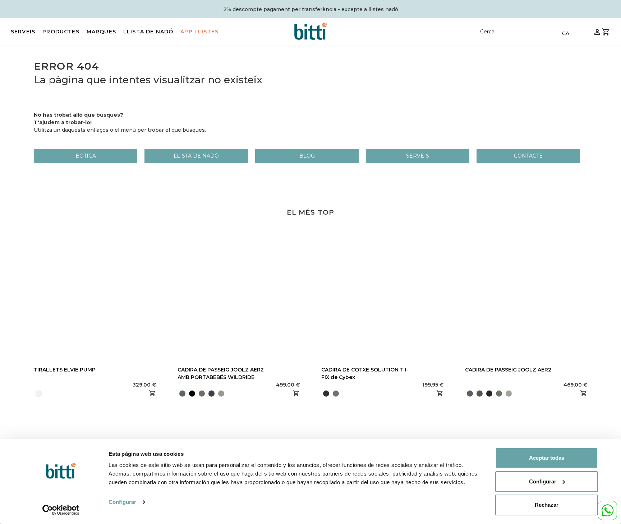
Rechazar (546, 505)
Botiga (85, 156)
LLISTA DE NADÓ (148, 31)
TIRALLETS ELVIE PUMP (65, 369)
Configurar (122, 502)
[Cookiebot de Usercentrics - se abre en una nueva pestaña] (60, 510)
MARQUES (101, 31)
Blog (307, 156)
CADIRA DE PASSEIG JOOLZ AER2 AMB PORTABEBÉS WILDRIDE (221, 373)
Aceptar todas (546, 458)
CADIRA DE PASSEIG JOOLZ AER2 (508, 369)
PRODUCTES (60, 31)
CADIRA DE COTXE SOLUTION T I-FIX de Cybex (365, 373)
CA (565, 33)
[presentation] (177, 393)
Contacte (528, 156)
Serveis (23, 31)
